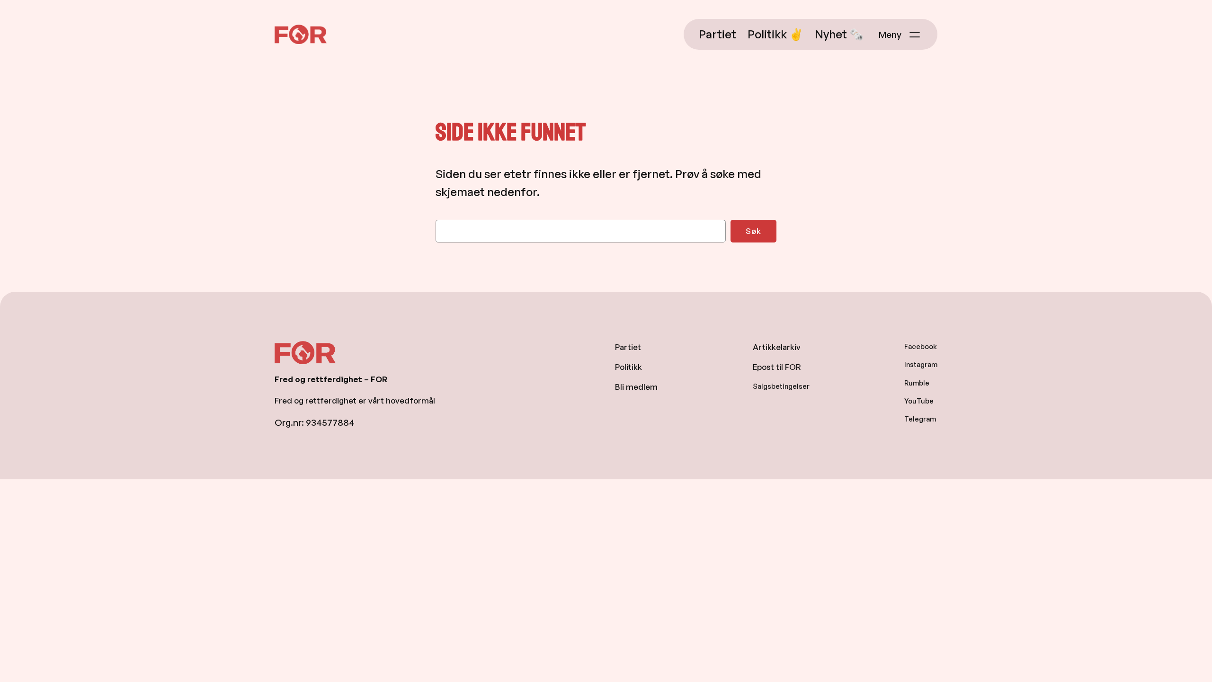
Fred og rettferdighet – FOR (333, 52)
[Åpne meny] (900, 34)
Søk (753, 231)
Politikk (628, 367)
